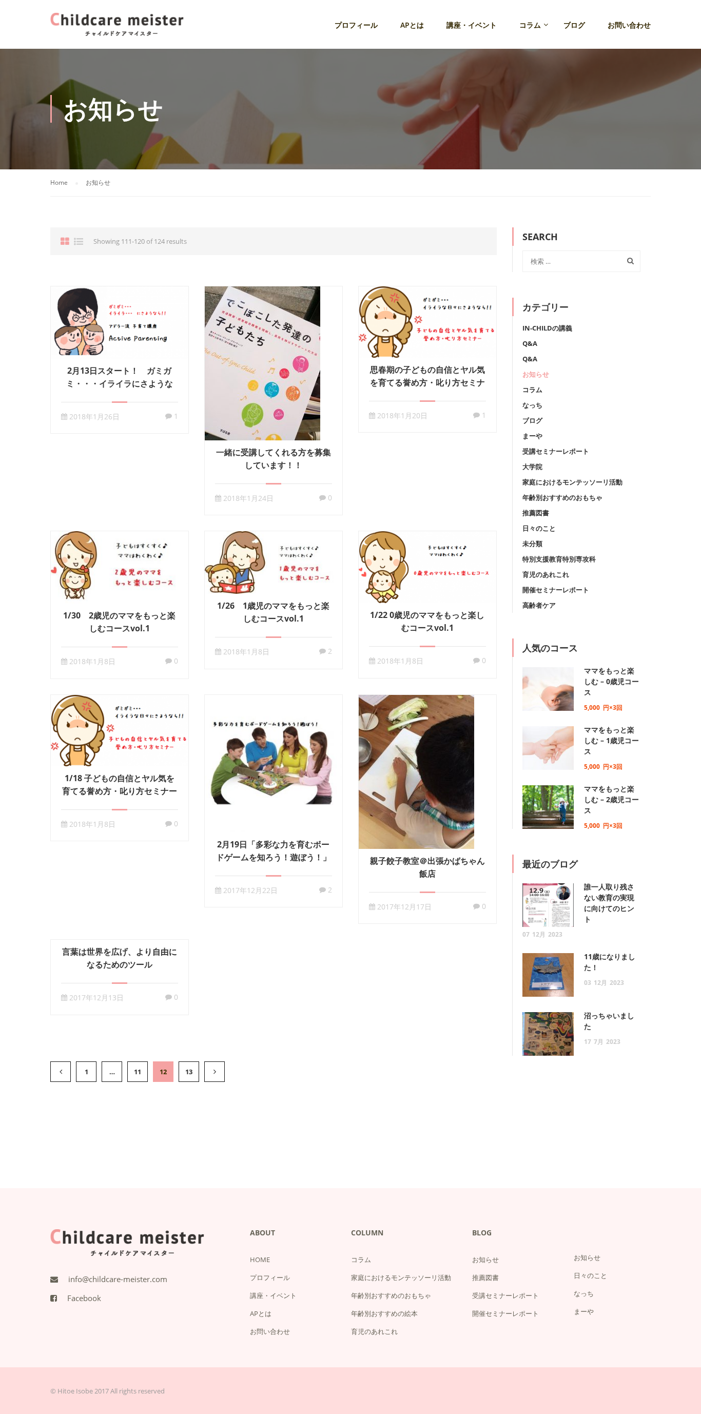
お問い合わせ (629, 25)
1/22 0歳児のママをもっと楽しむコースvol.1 (427, 621)
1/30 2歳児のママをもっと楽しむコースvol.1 (119, 622)
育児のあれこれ (545, 574)
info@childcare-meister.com (117, 1279)
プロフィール (356, 25)
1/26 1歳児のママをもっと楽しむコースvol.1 (273, 612)
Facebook (84, 1298)
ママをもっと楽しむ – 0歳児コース (611, 681)
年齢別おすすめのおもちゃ (562, 497)
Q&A (529, 343)
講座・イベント (471, 25)
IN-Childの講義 (547, 328)
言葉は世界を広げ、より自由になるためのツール (119, 958)
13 (188, 1071)
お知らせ (535, 374)
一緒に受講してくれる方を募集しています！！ (273, 459)
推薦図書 (535, 512)
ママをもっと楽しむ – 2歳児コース (611, 799)
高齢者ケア (539, 605)
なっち (532, 405)
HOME (260, 1259)
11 (137, 1071)
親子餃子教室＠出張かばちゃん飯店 (427, 867)
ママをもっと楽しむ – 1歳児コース (611, 740)
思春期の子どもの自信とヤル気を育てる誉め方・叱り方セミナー (427, 382)
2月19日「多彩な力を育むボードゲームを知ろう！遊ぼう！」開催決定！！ (273, 857)
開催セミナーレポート (555, 589)
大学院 (532, 466)
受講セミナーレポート (555, 451)
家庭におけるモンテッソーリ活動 (572, 482)
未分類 (532, 543)
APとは (412, 25)
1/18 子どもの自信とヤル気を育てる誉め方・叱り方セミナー (119, 784)
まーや (532, 435)
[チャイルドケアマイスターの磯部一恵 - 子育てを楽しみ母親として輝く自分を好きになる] (117, 29)
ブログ (574, 25)
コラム (530, 25)
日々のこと (539, 528)
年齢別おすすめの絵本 (384, 1313)
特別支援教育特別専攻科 (559, 559)
